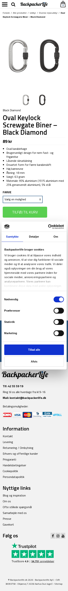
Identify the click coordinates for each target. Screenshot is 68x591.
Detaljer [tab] (34, 236)
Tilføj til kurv (25, 212)
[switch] (58, 311)
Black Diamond (12, 110)
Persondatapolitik (13, 477)
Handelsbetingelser (14, 465)
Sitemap (58, 584)
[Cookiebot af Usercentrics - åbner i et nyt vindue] (48, 226)
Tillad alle (34, 349)
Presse (7, 518)
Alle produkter (20, 13)
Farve (7, 192)
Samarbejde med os (15, 513)
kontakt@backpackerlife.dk (28, 398)
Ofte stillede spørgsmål (17, 507)
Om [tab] (55, 236)
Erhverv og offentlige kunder (20, 453)
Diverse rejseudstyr (48, 13)
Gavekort (8, 524)
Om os (7, 501)
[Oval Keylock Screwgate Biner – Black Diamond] (34, 55)
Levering (8, 442)
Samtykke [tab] (12, 236)
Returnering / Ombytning (18, 448)
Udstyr (33, 13)
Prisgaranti (9, 459)
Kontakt (8, 436)
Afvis (34, 361)
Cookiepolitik (10, 471)
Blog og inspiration (14, 495)
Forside (6, 13)
